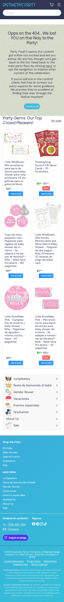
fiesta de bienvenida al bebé (19, 482)
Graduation (9, 461)
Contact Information (14, 561)
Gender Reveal (11, 486)
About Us (8, 503)
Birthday (7, 448)
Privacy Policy (34, 561)
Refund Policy (50, 561)
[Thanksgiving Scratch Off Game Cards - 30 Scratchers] (47, 164)
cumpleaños (10, 478)
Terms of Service (39, 564)
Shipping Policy (20, 564)
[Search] (58, 13)
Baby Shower (10, 452)
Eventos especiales (14, 495)
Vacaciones (9, 491)
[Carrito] (51, 5)
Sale (5, 465)
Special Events (11, 456)
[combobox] (32, 13)
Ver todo (56, 120)
